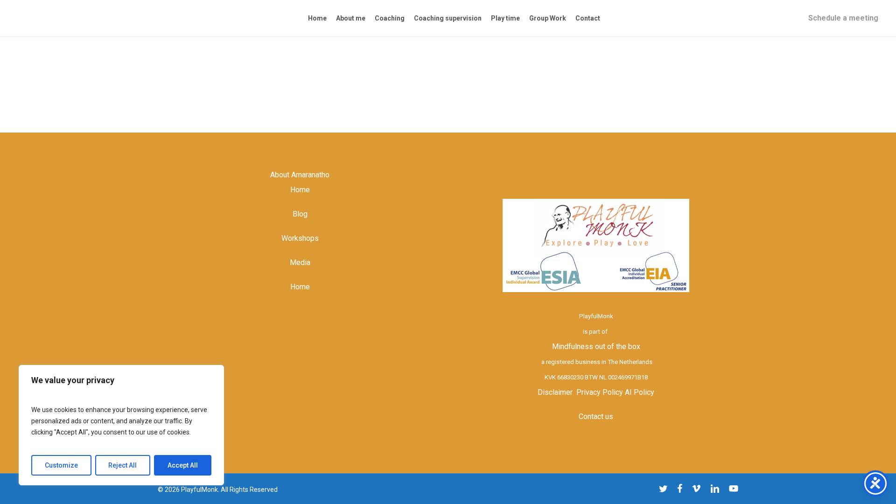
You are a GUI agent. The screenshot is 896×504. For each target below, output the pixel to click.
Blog (300, 214)
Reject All (122, 465)
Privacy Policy (599, 392)
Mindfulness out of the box (596, 346)
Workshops (300, 238)
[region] (121, 425)
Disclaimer (555, 392)
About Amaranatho (299, 174)
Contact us (596, 416)
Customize (61, 465)
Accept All (183, 465)
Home (300, 189)
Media (300, 262)
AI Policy (639, 392)
